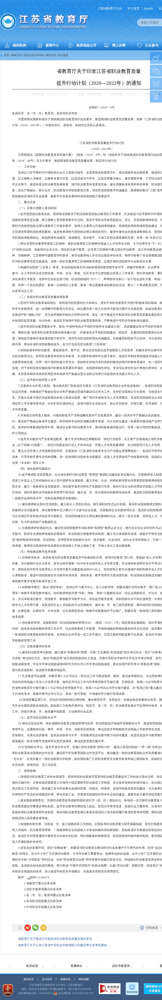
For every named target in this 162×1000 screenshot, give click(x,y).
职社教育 (63, 55)
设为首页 (47, 979)
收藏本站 (65, 979)
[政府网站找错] (110, 988)
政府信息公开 (86, 45)
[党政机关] (8, 990)
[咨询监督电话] (132, 988)
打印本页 (152, 927)
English (148, 8)
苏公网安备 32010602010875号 (76, 993)
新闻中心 (52, 45)
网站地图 (84, 979)
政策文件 (51, 55)
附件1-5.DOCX (39, 877)
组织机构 (19, 45)
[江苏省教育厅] (44, 22)
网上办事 (119, 45)
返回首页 (29, 979)
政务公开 (16, 55)
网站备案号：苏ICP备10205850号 (72, 989)
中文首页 (133, 8)
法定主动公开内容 (33, 55)
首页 (6, 55)
